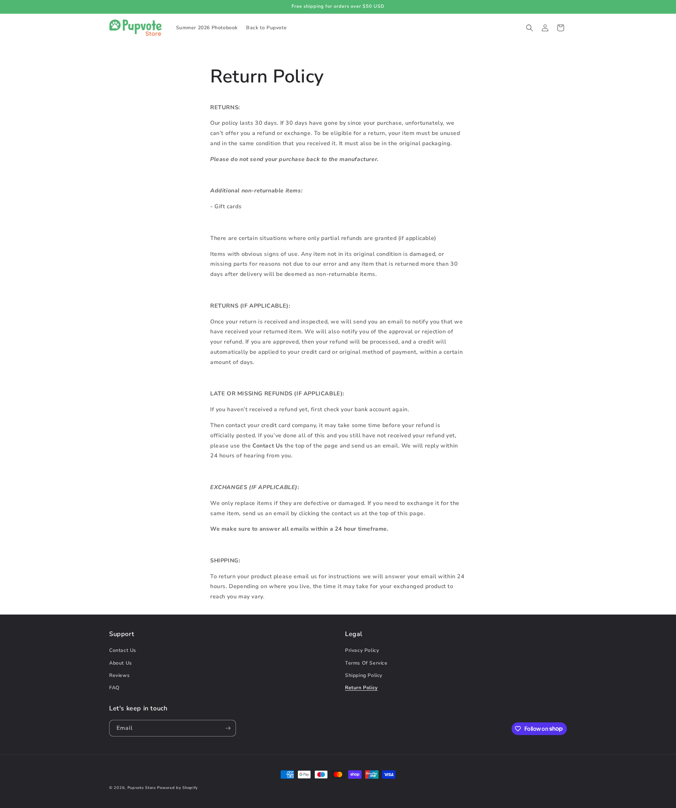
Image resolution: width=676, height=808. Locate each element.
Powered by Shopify (177, 787)
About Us (120, 663)
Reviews (119, 675)
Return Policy (361, 687)
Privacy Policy (362, 650)
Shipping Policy (363, 675)
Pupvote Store (141, 787)
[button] (529, 28)
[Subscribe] (228, 728)
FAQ (114, 687)
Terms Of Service (366, 663)
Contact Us (122, 650)
